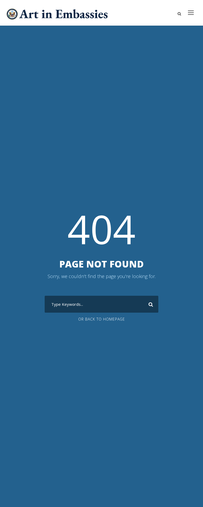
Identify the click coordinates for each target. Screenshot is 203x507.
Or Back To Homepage (101, 319)
